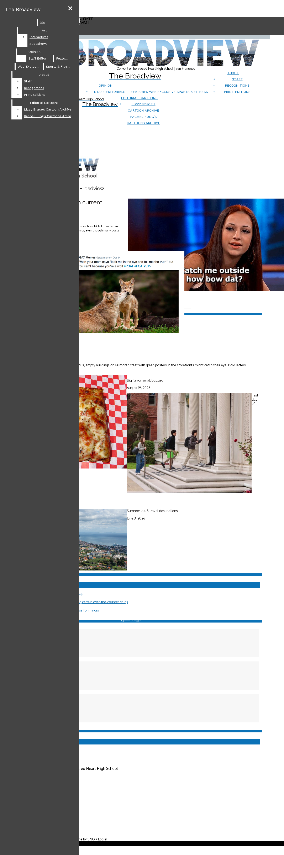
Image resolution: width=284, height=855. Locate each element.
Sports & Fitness (192, 92)
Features (139, 92)
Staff (237, 79)
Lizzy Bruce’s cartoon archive (48, 109)
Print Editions (237, 92)
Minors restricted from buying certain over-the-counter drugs (82, 602)
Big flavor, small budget (145, 380)
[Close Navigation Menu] (70, 8)
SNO (91, 839)
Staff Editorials (109, 92)
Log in (102, 839)
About (233, 73)
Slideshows (38, 44)
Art (44, 30)
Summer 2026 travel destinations (152, 511)
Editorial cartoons (139, 98)
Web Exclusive (162, 92)
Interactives (39, 37)
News (44, 22)
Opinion (105, 85)
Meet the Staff (131, 621)
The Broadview (23, 9)
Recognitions (237, 85)
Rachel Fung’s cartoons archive (49, 116)
